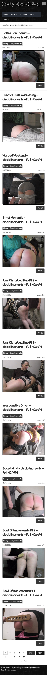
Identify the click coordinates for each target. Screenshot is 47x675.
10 (24, 657)
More (40, 85)
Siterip (5, 44)
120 (25, 661)
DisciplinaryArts (16, 44)
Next (40, 653)
